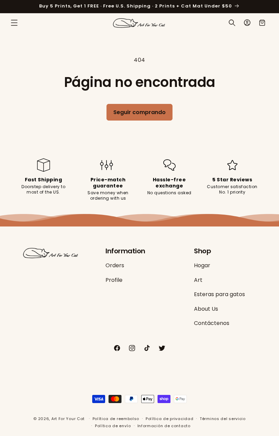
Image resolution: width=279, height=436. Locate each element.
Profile (113, 280)
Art (198, 280)
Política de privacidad (169, 418)
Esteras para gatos (219, 294)
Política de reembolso (116, 418)
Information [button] (125, 251)
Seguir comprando (139, 112)
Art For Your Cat (68, 418)
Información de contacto (164, 426)
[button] (14, 22)
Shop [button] (202, 251)
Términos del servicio (223, 418)
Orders (114, 265)
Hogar (202, 265)
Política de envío (113, 426)
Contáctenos (211, 323)
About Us (206, 309)
